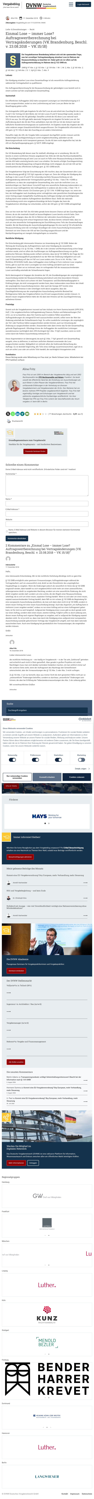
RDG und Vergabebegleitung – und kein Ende (26, 891)
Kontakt (65, 1494)
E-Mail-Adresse (12, 509)
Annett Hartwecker (20, 883)
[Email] (27, 414)
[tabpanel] (47, 817)
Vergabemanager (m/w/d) (18, 1023)
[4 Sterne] (43, 414)
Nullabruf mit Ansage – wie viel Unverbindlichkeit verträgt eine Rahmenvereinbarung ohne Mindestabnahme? (46, 907)
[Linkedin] (17, 414)
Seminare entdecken (16, 971)
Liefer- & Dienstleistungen (16, 29)
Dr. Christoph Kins (19, 898)
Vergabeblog (11, 4)
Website (9, 519)
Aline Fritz (14, 18)
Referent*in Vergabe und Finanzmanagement (26, 1042)
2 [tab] (49, 823)
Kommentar (11, 474)
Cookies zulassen (76, 777)
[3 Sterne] (40, 414)
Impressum (74, 1494)
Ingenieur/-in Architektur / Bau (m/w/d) (24, 1004)
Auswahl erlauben (47, 777)
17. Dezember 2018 (12, 567)
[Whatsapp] (13, 414)
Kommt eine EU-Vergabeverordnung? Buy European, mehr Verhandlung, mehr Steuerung (45, 875)
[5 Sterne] (46, 414)
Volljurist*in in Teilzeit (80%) (19, 985)
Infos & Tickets (11, 786)
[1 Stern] (35, 414)
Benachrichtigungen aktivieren (20, 857)
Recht (32, 29)
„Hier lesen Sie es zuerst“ (11, 7)
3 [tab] (50, 1427)
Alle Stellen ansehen (16, 1062)
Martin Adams (12, 1077)
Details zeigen (80, 769)
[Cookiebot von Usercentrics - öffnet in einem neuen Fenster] (80, 719)
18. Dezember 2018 (16, 651)
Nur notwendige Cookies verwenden (17, 777)
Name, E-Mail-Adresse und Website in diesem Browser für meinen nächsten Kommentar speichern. (44, 531)
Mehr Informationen (16, 1163)
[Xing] (22, 414)
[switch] (35, 760)
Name (9, 499)
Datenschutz (87, 1494)
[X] (8, 414)
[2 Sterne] (37, 414)
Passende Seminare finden (35, 451)
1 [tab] (45, 823)
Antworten (9, 635)
